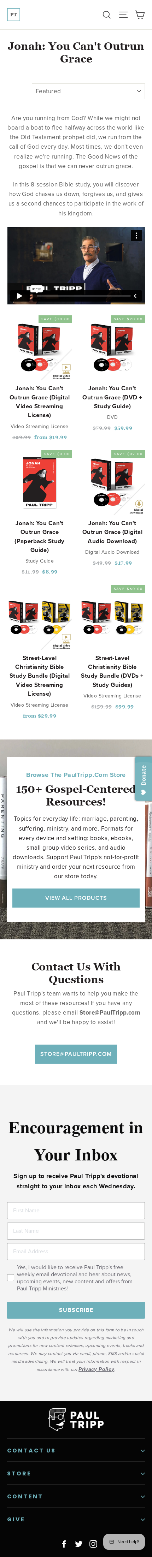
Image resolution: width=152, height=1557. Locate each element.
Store (19, 1473)
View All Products (76, 898)
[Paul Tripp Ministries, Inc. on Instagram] (93, 1543)
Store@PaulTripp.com (76, 1054)
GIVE (16, 1519)
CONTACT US (31, 1450)
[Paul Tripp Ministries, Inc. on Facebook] (64, 1543)
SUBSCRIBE (76, 1310)
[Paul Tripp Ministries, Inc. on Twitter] (79, 1543)
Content (25, 1496)
